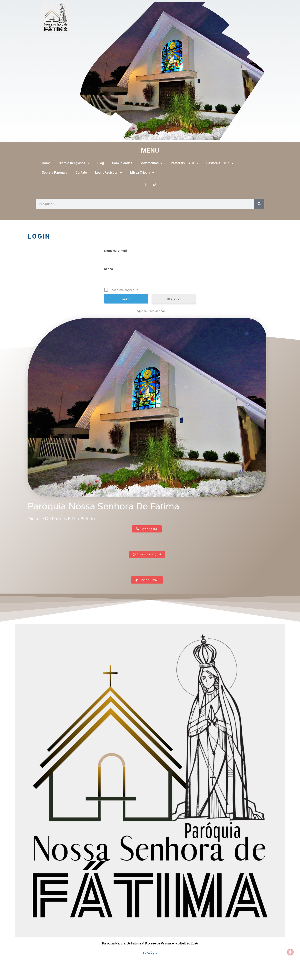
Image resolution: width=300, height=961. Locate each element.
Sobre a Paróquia (54, 172)
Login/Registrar (106, 172)
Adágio (152, 952)
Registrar (174, 298)
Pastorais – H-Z (217, 163)
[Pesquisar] (259, 204)
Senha (108, 269)
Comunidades (122, 163)
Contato (81, 172)
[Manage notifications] (290, 952)
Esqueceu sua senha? (150, 311)
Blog (100, 163)
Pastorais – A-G (182, 163)
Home (46, 163)
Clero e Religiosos (72, 163)
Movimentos (149, 163)
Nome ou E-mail (115, 250)
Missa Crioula (140, 172)
